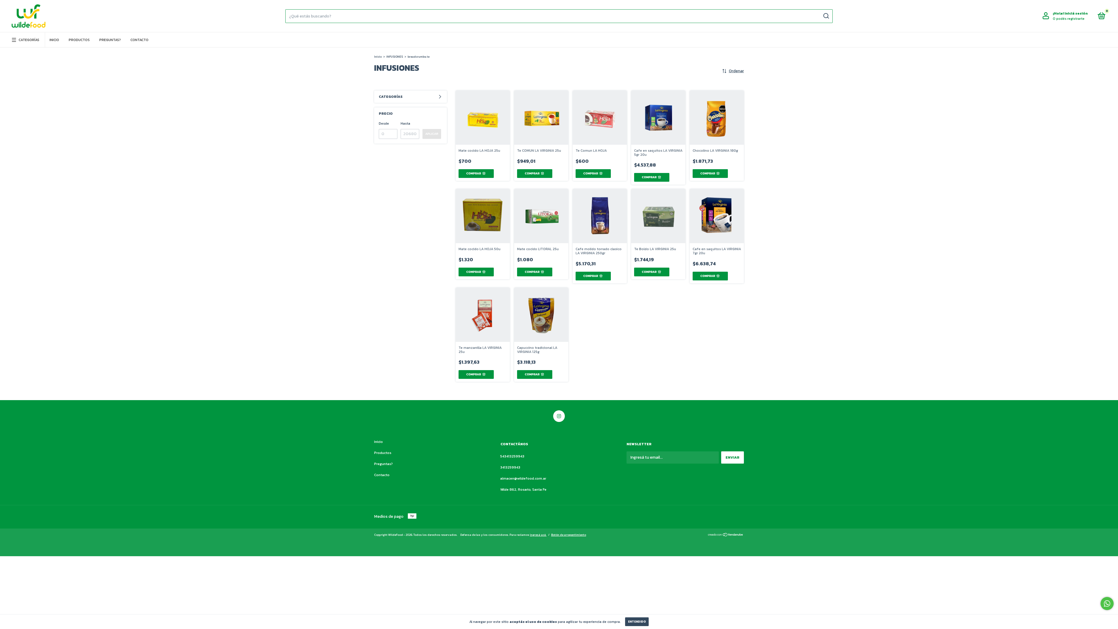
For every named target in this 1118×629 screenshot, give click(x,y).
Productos (79, 40)
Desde (384, 123)
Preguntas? (110, 40)
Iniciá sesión (1076, 13)
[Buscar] (826, 16)
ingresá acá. (538, 535)
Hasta (405, 123)
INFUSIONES (394, 56)
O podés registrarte (1069, 18)
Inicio (54, 40)
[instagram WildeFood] (559, 416)
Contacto (139, 40)
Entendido (637, 621)
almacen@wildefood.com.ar (523, 478)
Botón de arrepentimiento (568, 535)
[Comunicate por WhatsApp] (1107, 603)
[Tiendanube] (725, 535)
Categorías (29, 40)
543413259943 (512, 456)
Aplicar (431, 133)
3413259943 (510, 467)
